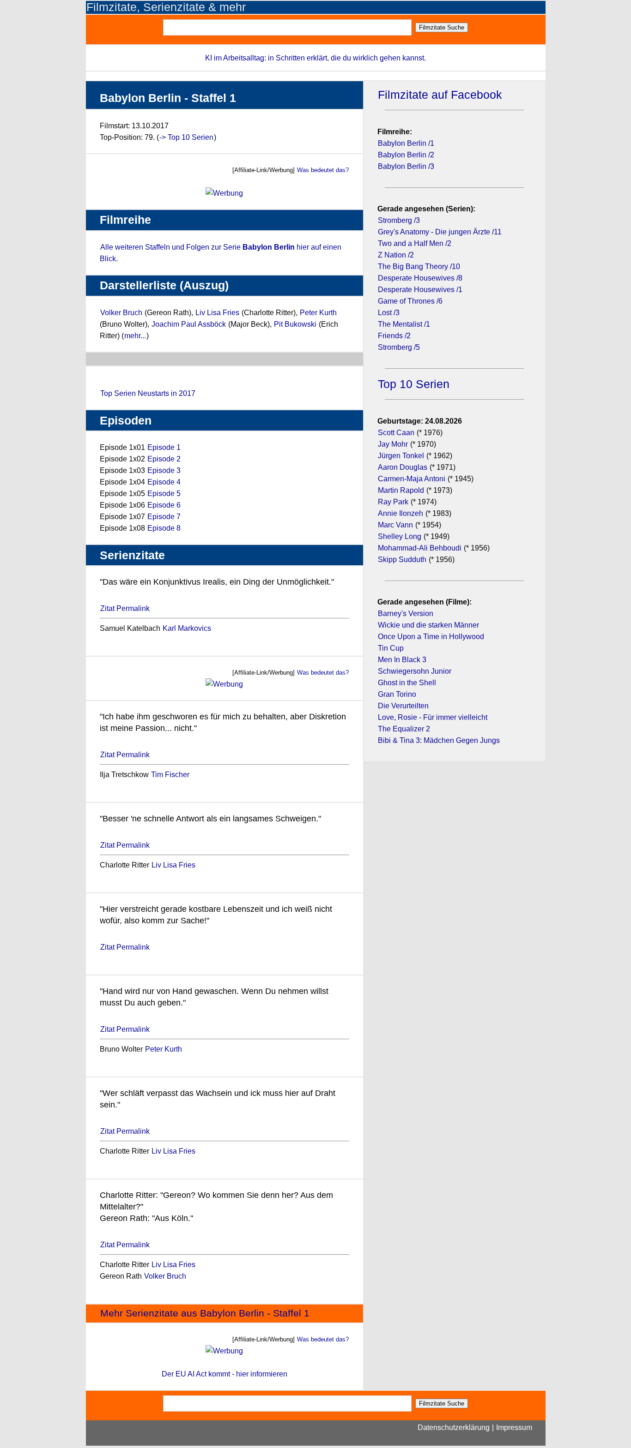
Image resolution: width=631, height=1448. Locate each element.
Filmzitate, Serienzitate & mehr (166, 7)
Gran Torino (397, 694)
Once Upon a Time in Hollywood (431, 636)
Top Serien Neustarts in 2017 (147, 393)
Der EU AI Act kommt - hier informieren (224, 1374)
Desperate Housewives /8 (420, 278)
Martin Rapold (401, 490)
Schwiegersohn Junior (414, 671)
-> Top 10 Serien (186, 137)
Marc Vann (395, 525)
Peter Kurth (318, 313)
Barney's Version (405, 613)
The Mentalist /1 (404, 324)
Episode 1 (164, 447)
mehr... (135, 336)
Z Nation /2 (396, 255)
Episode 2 (164, 459)
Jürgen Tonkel (401, 456)
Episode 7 (164, 517)
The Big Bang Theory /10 (419, 266)
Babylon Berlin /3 (406, 166)
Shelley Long (399, 536)
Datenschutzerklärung (454, 1427)
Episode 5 (164, 493)
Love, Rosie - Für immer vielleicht (432, 717)
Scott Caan (396, 433)
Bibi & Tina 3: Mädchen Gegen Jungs (439, 740)
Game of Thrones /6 (410, 301)
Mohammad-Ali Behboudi (419, 548)
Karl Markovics (187, 628)
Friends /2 (394, 336)
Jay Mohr (393, 444)
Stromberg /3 (399, 220)
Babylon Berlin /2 (406, 155)
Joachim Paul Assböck (190, 324)
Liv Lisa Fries (217, 313)
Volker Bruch (121, 313)
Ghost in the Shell (407, 683)
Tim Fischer (170, 774)
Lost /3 (389, 313)
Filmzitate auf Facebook (440, 95)
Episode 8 (164, 528)
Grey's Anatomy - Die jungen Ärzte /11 (440, 232)
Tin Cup (391, 648)
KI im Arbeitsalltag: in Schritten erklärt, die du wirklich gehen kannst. (315, 58)
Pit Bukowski (295, 324)
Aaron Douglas (402, 467)
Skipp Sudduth (402, 559)
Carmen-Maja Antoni (411, 479)
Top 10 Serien (413, 384)
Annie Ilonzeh (400, 513)
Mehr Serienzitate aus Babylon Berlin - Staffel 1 (204, 1313)
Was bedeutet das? (323, 170)
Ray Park (393, 502)
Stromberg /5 (399, 347)
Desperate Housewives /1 (420, 289)
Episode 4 (164, 482)
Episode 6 (164, 505)
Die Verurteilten (403, 706)
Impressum (514, 1427)
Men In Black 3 (402, 660)
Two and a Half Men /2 (414, 243)
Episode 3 (164, 470)
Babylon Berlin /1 (406, 143)
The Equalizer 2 (404, 729)
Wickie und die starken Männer (428, 625)
